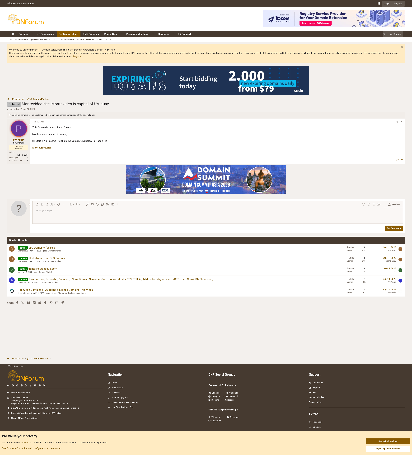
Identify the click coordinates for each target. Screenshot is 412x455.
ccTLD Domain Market (63, 39)
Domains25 (23, 251)
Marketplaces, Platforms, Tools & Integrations (66, 293)
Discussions (48, 34)
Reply (400, 159)
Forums (23, 34)
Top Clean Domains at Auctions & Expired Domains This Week (55, 289)
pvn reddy (14, 109)
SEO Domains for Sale (41, 247)
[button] (378, 3)
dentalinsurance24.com (42, 268)
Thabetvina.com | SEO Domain (46, 258)
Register (77, 56)
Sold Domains (91, 34)
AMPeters (22, 282)
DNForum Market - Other (97, 39)
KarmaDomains (25, 293)
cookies (25, 442)
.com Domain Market (18, 39)
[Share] (397, 122)
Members (163, 34)
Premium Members (137, 34)
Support (186, 34)
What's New (110, 34)
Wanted (80, 39)
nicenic (391, 293)
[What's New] (385, 34)
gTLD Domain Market (40, 39)
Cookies (14, 366)
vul (19, 272)
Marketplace (70, 34)
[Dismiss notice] (401, 47)
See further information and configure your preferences (32, 448)
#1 (402, 122)
